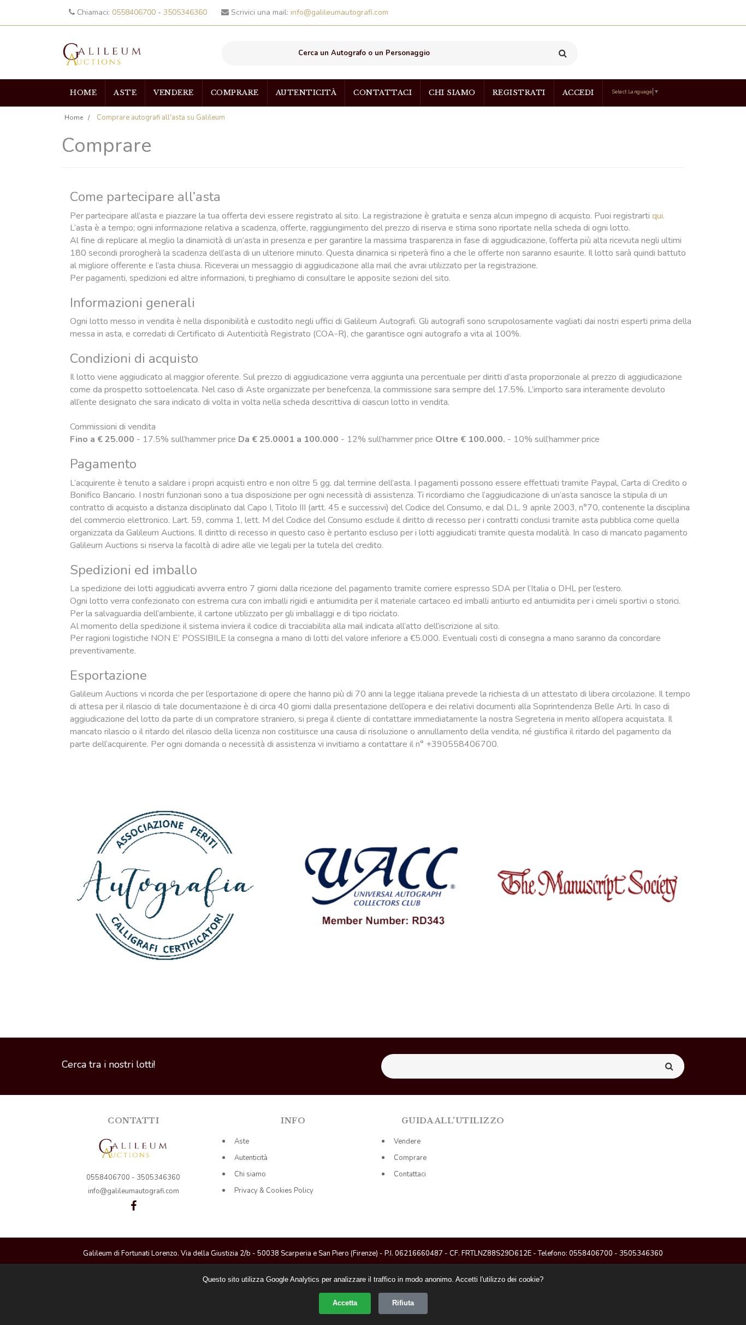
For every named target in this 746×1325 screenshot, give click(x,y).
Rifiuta (403, 1303)
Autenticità (306, 92)
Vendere (173, 92)
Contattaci (382, 92)
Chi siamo (452, 92)
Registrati (519, 92)
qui (657, 216)
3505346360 (185, 12)
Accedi (578, 92)
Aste (125, 92)
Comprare (235, 92)
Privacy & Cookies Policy (273, 1191)
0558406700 (135, 12)
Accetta (345, 1303)
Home (83, 92)
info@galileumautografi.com (339, 12)
